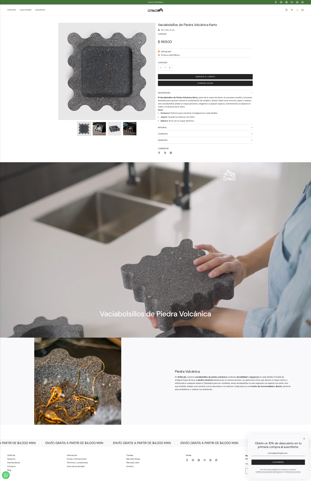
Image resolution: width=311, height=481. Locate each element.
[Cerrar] (304, 438)
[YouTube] (291, 2)
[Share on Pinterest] (170, 153)
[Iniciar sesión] (291, 10)
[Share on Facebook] (159, 153)
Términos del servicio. (293, 472)
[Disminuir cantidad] (160, 67)
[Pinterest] (286, 2)
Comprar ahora (205, 83)
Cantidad (162, 62)
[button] (60, 71)
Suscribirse (278, 462)
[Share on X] (165, 153)
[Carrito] (302, 10)
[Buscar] (286, 10)
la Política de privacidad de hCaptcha (269, 472)
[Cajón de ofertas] (297, 10)
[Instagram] (281, 2)
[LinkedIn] (297, 2)
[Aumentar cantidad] (169, 67)
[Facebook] (275, 2)
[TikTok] (302, 2)
